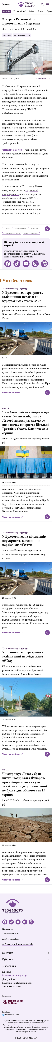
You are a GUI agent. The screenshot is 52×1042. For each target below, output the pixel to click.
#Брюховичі (20, 228)
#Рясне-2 (7, 228)
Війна (31, 11)
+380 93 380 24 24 (10, 933)
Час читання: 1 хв (22, 35)
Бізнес (41, 11)
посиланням (12, 179)
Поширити (41, 78)
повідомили (18, 109)
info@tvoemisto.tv (11, 938)
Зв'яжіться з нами (11, 986)
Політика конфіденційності (16, 982)
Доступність (8, 979)
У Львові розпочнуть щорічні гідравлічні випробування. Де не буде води (25, 153)
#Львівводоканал (31, 233)
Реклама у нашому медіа (14, 975)
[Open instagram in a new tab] (35, 263)
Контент (7, 952)
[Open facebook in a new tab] (7, 263)
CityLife (6, 11)
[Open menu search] (42, 4)
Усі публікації (19, 11)
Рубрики (7, 959)
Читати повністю (11, 392)
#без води (34, 228)
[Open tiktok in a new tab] (16, 263)
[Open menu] (47, 4)
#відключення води (11, 233)
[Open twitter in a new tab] (44, 263)
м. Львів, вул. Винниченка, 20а (17, 944)
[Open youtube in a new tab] (26, 263)
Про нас (6, 971)
